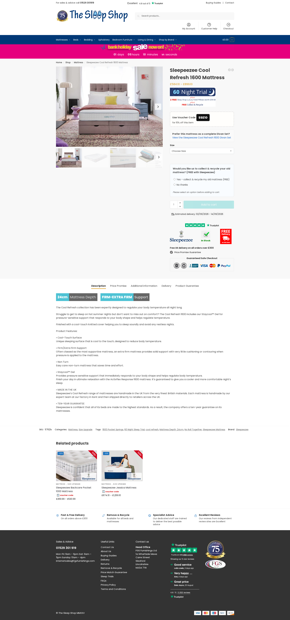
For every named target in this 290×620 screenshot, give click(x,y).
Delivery (105, 559)
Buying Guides (213, 2)
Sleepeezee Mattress (214, 429)
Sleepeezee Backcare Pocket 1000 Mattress (73, 489)
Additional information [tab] (144, 286)
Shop (68, 62)
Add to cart (209, 204)
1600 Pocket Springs (112, 429)
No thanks (182, 184)
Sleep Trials (107, 576)
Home (59, 62)
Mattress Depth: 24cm (171, 429)
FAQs (103, 580)
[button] (228, 39)
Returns (105, 563)
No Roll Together (193, 429)
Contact (229, 2)
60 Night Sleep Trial (134, 429)
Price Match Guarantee (114, 572)
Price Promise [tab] (118, 286)
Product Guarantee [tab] (187, 286)
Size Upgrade (85, 429)
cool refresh (152, 429)
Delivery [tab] (166, 286)
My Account (188, 28)
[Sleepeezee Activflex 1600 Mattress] (229, 69)
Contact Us (107, 547)
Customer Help (209, 28)
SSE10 (203, 117)
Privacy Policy (108, 584)
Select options (76, 505)
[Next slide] (158, 107)
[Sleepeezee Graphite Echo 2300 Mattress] (232, 69)
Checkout (228, 28)
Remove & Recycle (111, 568)
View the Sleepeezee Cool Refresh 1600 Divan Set (201, 137)
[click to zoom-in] (109, 107)
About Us (106, 551)
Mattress (78, 62)
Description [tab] (98, 286)
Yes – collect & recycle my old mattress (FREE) (203, 179)
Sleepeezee (242, 429)
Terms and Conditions (113, 589)
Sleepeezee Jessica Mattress (119, 487)
